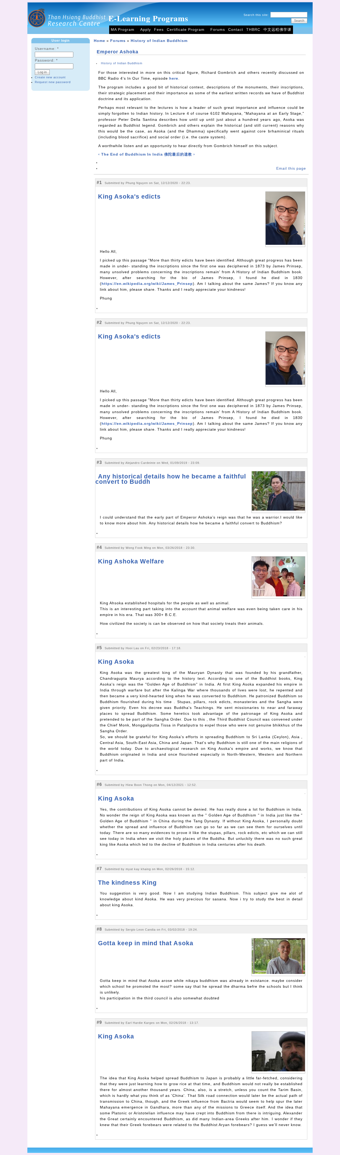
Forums (217, 30)
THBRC (253, 30)
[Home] (67, 33)
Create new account (50, 77)
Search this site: (257, 14)
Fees (159, 30)
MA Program (122, 30)
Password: (46, 60)
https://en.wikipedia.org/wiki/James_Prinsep (147, 284)
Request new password (53, 82)
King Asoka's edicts (129, 196)
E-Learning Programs (148, 18)
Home (99, 41)
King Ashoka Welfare (131, 561)
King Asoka (116, 661)
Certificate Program (186, 30)
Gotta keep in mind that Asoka (145, 943)
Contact (235, 30)
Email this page (291, 168)
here (173, 78)
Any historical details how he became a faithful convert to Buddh (170, 479)
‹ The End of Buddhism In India (130, 154)
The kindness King (127, 882)
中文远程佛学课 (277, 30)
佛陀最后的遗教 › (179, 154)
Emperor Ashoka (117, 51)
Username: (47, 49)
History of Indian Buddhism (159, 41)
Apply (145, 30)
